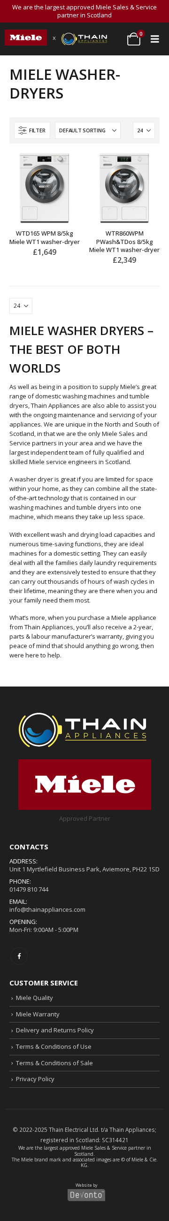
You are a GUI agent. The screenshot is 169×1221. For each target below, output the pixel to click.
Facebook (19, 956)
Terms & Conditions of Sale (54, 1063)
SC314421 (115, 1140)
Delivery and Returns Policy (55, 1030)
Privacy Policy (35, 1079)
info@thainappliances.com (47, 909)
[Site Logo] (26, 38)
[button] (32, 130)
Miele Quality (34, 997)
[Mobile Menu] (154, 39)
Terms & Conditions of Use (54, 1046)
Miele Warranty (38, 1014)
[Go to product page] (44, 188)
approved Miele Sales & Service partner (102, 1148)
